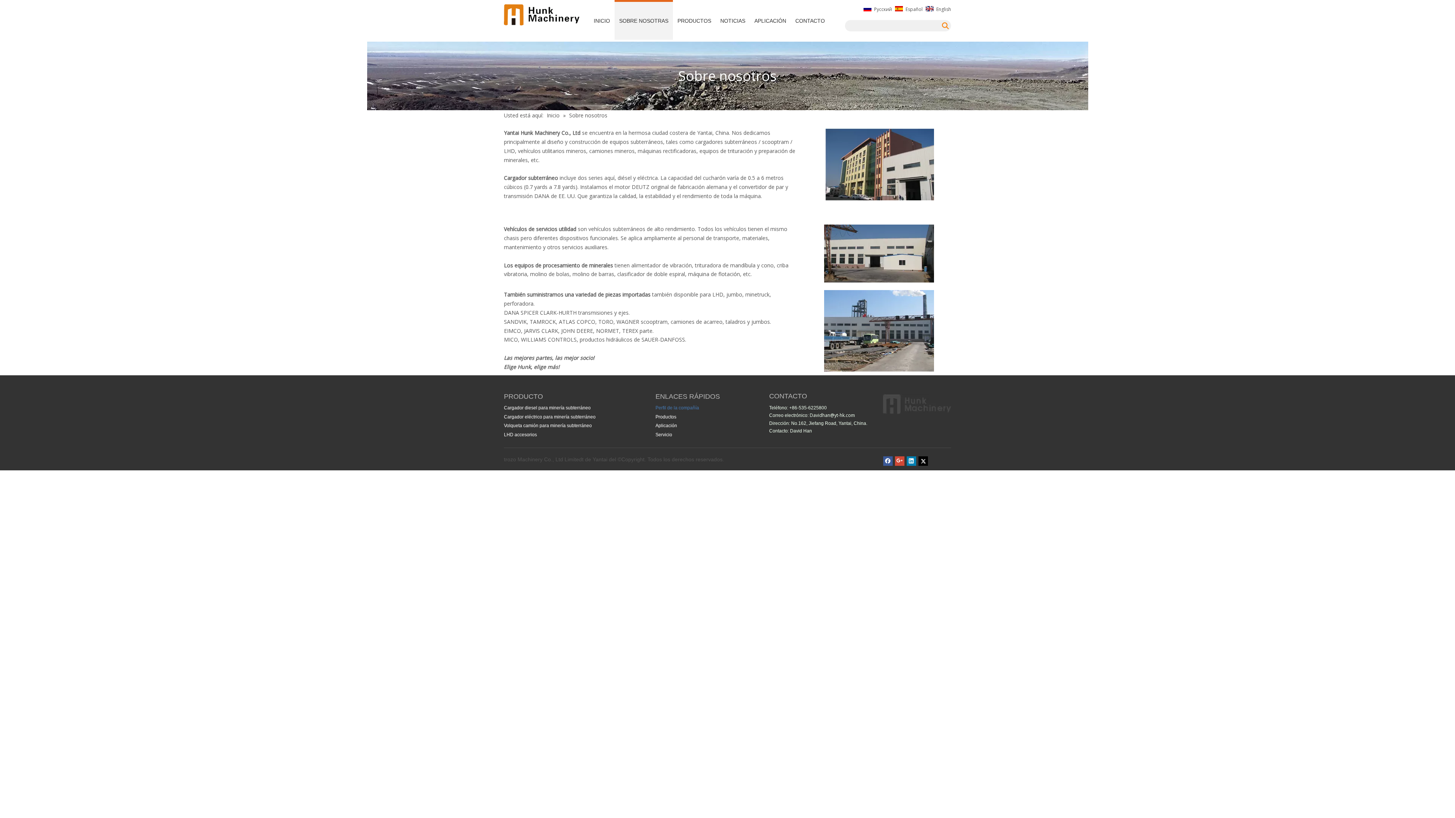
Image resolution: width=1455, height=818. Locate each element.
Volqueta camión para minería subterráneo (548, 425)
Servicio (664, 434)
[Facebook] (888, 461)
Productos (666, 417)
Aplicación (666, 425)
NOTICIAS (732, 21)
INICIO (602, 21)
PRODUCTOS (694, 21)
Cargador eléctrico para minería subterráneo (550, 417)
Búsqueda (945, 25)
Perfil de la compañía (677, 408)
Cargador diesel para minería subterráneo (547, 408)
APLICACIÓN (770, 21)
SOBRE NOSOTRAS (643, 21)
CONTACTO (810, 21)
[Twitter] (923, 461)
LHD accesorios (520, 434)
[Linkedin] (911, 461)
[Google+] (899, 461)
